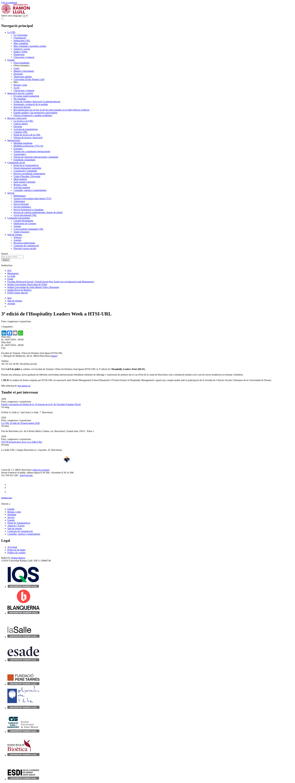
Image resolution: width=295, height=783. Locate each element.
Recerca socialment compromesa (29, 173)
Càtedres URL (21, 132)
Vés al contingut (9, 2)
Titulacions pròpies (23, 76)
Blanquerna (13, 273)
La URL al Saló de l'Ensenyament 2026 (20, 423)
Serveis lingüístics (22, 207)
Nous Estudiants (21, 62)
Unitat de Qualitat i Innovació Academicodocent (37, 101)
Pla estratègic (20, 98)
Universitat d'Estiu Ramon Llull (29, 79)
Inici (9, 298)
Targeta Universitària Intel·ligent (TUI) (32, 198)
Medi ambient (20, 179)
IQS (9, 270)
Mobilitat (11, 514)
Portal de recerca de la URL (27, 134)
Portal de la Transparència (26, 165)
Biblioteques (20, 195)
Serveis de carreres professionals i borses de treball (38, 212)
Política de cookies (16, 552)
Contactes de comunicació (26, 245)
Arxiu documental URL (25, 215)
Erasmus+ (18, 148)
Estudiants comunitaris (24, 159)
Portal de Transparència (18, 523)
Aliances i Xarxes (16, 525)
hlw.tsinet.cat (24, 385)
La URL (11, 32)
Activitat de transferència (26, 129)
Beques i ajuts (20, 85)
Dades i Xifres (21, 51)
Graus (16, 68)
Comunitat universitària (18, 218)
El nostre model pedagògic (26, 96)
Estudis (10, 60)
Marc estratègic (21, 43)
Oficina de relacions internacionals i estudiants (36, 157)
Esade (10, 279)
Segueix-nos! (6, 498)
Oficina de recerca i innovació (28, 137)
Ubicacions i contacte (24, 57)
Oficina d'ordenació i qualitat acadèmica (33, 115)
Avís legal (12, 547)
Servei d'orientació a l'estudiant (28, 209)
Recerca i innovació (17, 118)
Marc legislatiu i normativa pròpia (30, 46)
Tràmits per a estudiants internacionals (32, 151)
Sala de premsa (14, 234)
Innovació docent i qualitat (20, 93)
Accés (17, 87)
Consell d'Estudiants (23, 220)
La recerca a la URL (23, 121)
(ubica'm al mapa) (40, 469)
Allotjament (19, 201)
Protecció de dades (16, 550)
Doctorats (18, 74)
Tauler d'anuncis (21, 231)
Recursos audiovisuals (24, 243)
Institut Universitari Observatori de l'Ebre (27, 284)
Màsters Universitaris (24, 71)
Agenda (17, 240)
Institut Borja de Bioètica (19, 290)
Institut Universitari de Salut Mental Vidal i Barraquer (33, 287)
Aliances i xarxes (22, 49)
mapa (54, 356)
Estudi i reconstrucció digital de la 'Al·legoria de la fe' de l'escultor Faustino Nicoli (41, 404)
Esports (11, 520)
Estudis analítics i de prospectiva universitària (35, 112)
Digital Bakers (18, 558)
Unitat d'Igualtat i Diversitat (27, 176)
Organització (20, 37)
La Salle (11, 276)
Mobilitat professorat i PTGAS (28, 146)
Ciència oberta (21, 123)
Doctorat (18, 126)
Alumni (17, 226)
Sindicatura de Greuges (25, 223)
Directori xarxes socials (25, 248)
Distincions (19, 54)
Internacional (13, 140)
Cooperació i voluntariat (25, 171)
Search (4, 253)
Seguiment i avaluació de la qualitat (31, 104)
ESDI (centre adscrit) (17, 292)
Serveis (10, 193)
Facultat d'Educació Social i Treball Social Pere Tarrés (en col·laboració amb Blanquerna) (50, 281)
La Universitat (20, 35)
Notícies (18, 237)
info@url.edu (26, 475)
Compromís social (16, 162)
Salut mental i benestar (24, 182)
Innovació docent (22, 107)
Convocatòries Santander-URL (29, 229)
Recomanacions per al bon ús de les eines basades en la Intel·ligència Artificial (51, 110)
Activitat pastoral (22, 187)
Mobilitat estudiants (23, 143)
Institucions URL (22, 40)
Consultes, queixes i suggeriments (30, 190)
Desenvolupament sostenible (27, 168)
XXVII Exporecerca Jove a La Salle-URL (21, 442)
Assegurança (20, 154)
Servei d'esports (21, 204)
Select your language (11, 15)
